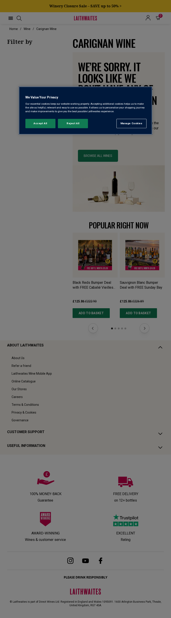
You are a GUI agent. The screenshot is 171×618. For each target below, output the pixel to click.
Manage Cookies (131, 123)
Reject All (73, 123)
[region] (85, 110)
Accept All (40, 123)
